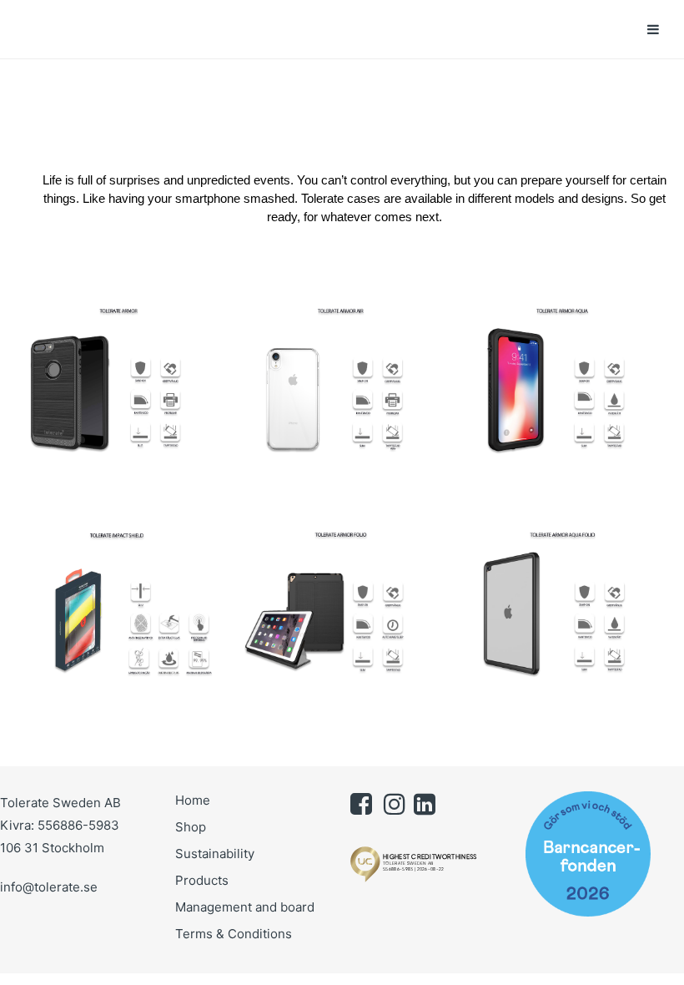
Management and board (244, 907)
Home (192, 800)
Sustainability (214, 853)
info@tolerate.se (49, 887)
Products (202, 880)
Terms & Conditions (233, 934)
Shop (190, 827)
